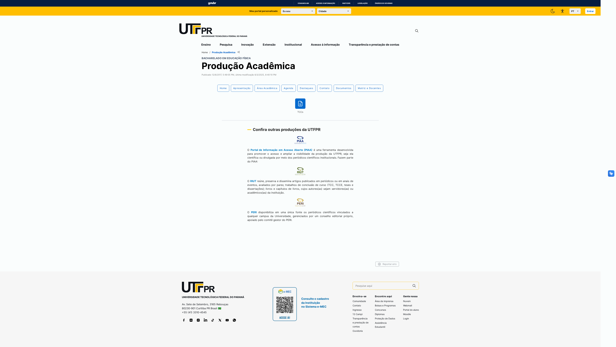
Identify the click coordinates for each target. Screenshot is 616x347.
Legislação (363, 3)
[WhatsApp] (234, 320)
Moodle (407, 314)
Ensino (206, 44)
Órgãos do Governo (384, 3)
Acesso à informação (325, 3)
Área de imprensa (384, 301)
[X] (220, 320)
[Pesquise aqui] (414, 285)
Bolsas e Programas (385, 305)
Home (205, 52)
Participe (346, 3)
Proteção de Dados (385, 318)
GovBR (212, 3)
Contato (357, 305)
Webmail (407, 305)
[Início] (213, 30)
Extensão (269, 44)
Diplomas (380, 314)
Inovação (247, 44)
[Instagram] (198, 320)
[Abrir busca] (416, 31)
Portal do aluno (411, 309)
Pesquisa (226, 44)
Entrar (590, 11)
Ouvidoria (358, 330)
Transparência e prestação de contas (374, 44)
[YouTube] (227, 320)
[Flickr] (191, 320)
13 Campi (358, 314)
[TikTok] (213, 320)
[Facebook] (184, 320)
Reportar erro (390, 264)
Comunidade (359, 301)
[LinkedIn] (205, 320)
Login (406, 318)
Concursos (380, 309)
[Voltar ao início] (199, 288)
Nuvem (407, 301)
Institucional (293, 44)
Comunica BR (303, 3)
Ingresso (357, 309)
